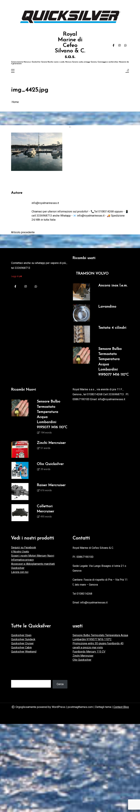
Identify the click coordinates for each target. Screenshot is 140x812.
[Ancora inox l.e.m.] (81, 291)
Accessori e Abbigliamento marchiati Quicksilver (33, 566)
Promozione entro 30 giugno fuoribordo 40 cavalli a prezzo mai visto (98, 645)
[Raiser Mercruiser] (20, 491)
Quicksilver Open (21, 635)
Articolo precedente (23, 232)
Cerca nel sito (19, 676)
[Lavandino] (81, 312)
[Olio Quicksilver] (20, 470)
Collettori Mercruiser (45, 508)
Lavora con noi (19, 572)
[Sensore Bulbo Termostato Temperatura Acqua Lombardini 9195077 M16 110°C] (81, 362)
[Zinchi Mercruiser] (20, 449)
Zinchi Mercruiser (51, 443)
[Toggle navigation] (13, 71)
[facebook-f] (113, 45)
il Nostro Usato (20, 551)
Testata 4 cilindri (112, 328)
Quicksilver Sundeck (23, 639)
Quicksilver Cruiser (22, 643)
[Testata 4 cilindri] (81, 334)
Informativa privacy (22, 559)
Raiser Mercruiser (51, 485)
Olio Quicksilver (50, 464)
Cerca (60, 684)
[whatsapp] (125, 45)
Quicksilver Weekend (23, 651)
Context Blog (121, 707)
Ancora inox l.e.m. (113, 285)
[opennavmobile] (127, 71)
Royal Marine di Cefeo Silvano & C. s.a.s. (70, 45)
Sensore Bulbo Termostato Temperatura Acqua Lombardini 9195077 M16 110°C (113, 361)
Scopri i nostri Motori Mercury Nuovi (32, 555)
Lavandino (107, 306)
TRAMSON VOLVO (92, 273)
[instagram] (119, 45)
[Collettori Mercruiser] (20, 512)
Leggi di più (16, 276)
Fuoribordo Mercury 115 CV (89, 651)
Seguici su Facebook (23, 547)
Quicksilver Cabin (21, 647)
